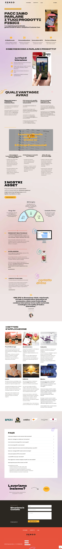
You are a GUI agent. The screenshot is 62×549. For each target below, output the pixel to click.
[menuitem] (28, 2)
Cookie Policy (26, 542)
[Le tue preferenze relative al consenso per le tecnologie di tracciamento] (60, 547)
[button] (31, 437)
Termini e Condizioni (27, 544)
